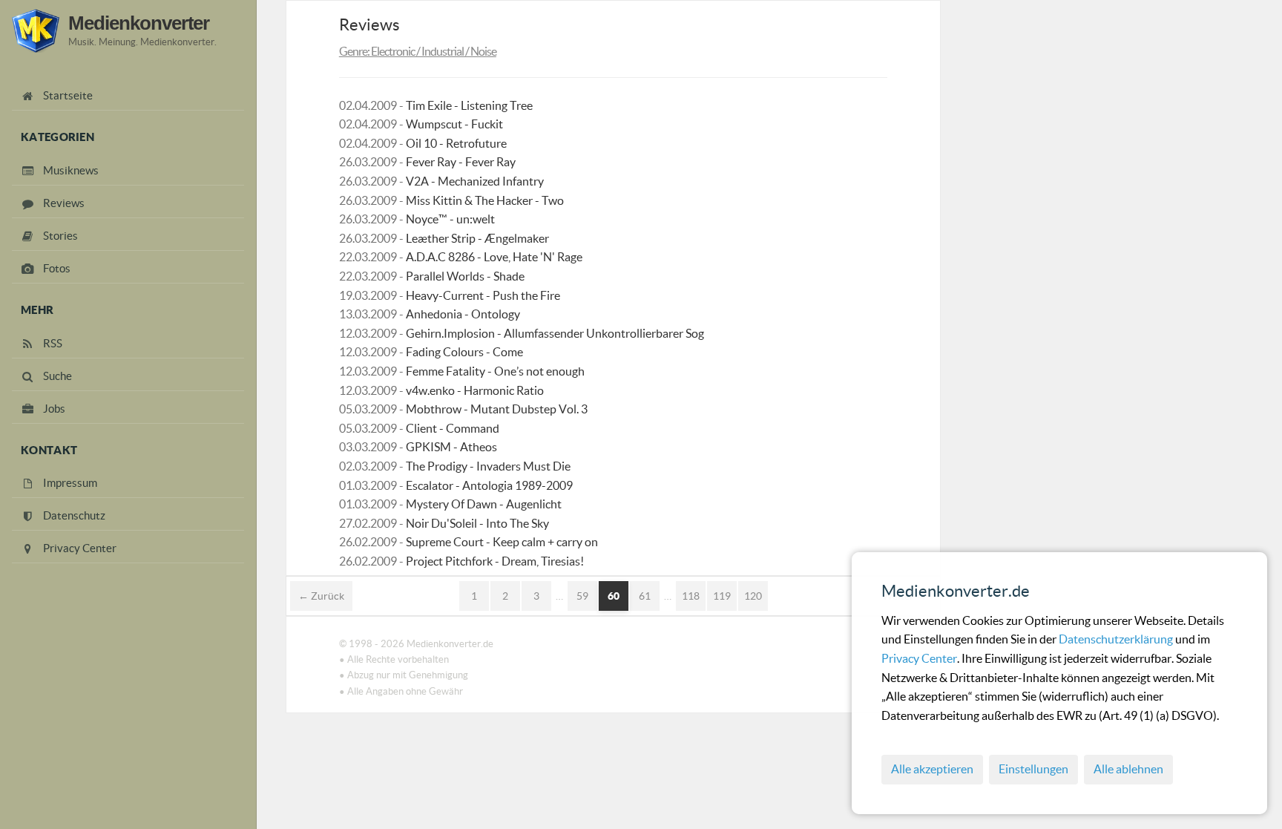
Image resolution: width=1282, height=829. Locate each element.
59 (582, 596)
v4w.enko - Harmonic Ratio (475, 390)
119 (722, 596)
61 (645, 596)
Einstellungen (1033, 769)
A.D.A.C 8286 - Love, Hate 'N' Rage (494, 256)
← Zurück (321, 596)
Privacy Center (919, 658)
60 (613, 596)
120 (753, 596)
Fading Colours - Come (464, 351)
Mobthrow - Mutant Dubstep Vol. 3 (497, 409)
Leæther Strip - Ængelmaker (477, 238)
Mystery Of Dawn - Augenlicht (484, 504)
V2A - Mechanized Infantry (475, 181)
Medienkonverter (138, 23)
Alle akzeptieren (932, 769)
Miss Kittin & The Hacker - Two (485, 200)
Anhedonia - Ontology (463, 314)
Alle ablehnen (1128, 769)
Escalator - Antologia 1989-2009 (489, 485)
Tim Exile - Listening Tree (469, 105)
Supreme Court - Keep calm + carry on (502, 541)
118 (691, 596)
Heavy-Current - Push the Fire (483, 295)
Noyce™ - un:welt (450, 219)
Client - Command (452, 428)
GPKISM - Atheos (451, 446)
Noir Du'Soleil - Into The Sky (477, 523)
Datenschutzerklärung (1117, 639)
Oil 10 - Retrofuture (456, 143)
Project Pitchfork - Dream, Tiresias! (495, 561)
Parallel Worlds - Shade (465, 276)
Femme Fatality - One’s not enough (495, 371)
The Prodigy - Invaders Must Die (488, 466)
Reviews (369, 24)
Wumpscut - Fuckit (454, 124)
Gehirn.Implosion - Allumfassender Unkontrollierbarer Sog (555, 333)
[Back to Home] (35, 31)
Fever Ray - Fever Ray (461, 161)
